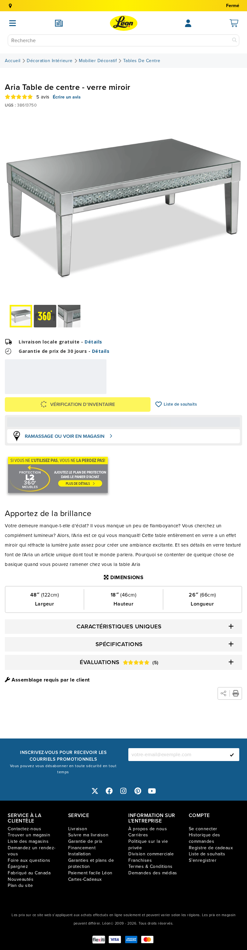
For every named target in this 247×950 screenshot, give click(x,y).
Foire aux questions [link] (29, 860)
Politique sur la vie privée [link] (148, 844)
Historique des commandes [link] (204, 838)
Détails (93, 342)
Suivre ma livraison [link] (88, 835)
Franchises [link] (140, 860)
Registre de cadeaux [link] (211, 847)
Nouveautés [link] (20, 879)
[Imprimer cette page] (236, 693)
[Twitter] (94, 791)
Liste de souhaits (158, 404)
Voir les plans (85, 391)
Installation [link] (79, 854)
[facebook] (109, 791)
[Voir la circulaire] (59, 23)
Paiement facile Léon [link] (90, 873)
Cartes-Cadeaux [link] (85, 879)
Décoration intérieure (50, 61)
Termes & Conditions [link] (150, 866)
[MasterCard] (147, 940)
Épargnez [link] (18, 866)
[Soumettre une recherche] (234, 40)
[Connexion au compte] (188, 23)
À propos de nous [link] (147, 828)
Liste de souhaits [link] (207, 854)
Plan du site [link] (20, 885)
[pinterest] (138, 791)
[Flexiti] (98, 940)
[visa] (114, 940)
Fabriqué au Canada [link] (29, 873)
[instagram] (123, 791)
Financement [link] (82, 847)
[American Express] (131, 940)
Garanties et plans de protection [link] (91, 863)
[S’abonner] (232, 754)
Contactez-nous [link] (24, 828)
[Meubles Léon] (123, 23)
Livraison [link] (77, 828)
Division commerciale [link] (151, 854)
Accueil (13, 61)
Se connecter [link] (203, 828)
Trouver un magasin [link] (29, 835)
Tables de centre (141, 61)
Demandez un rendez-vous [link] (32, 851)
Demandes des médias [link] (152, 873)
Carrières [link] (138, 835)
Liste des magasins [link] (28, 841)
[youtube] (152, 791)
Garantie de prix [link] (85, 841)
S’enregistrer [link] (203, 860)
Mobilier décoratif (98, 61)
